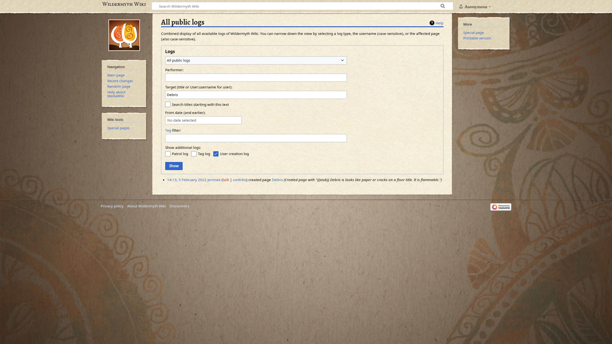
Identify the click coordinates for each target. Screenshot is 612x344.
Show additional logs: (183, 147)
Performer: (174, 69)
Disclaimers (179, 206)
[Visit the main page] (124, 35)
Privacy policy (112, 206)
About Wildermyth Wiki (146, 206)
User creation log (234, 153)
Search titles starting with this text (200, 104)
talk (226, 179)
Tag (168, 130)
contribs (239, 179)
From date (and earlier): (185, 112)
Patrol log (180, 153)
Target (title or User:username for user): (198, 87)
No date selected (181, 120)
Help (439, 23)
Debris (277, 179)
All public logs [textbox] (178, 60)
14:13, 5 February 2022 (187, 179)
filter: (173, 130)
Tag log (204, 153)
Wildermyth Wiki (124, 4)
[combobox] (256, 60)
